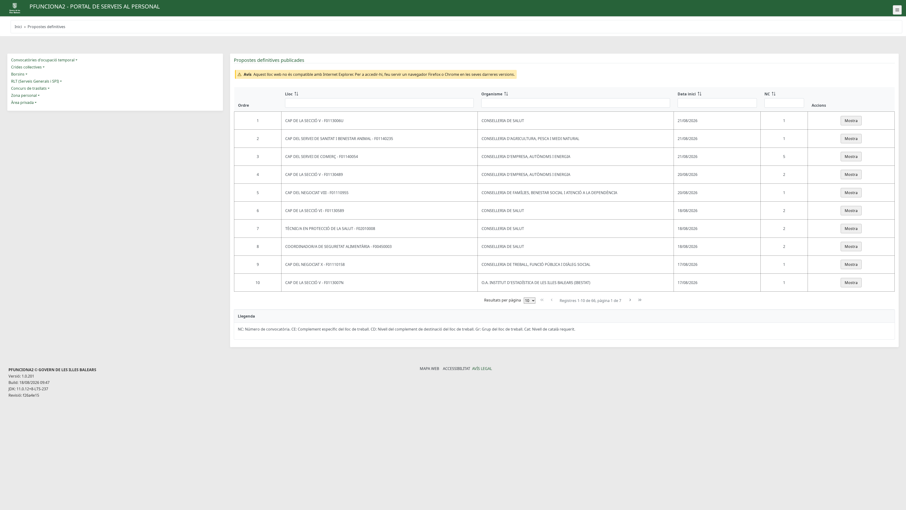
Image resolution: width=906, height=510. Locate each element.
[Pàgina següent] (630, 300)
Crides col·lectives (26, 67)
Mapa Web (429, 368)
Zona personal (24, 95)
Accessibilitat (456, 368)
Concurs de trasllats (29, 88)
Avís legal (482, 368)
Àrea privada (22, 102)
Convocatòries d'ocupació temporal (43, 60)
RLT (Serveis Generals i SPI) (35, 81)
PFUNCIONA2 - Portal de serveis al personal (94, 6)
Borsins (18, 74)
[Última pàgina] (640, 300)
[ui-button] (897, 10)
